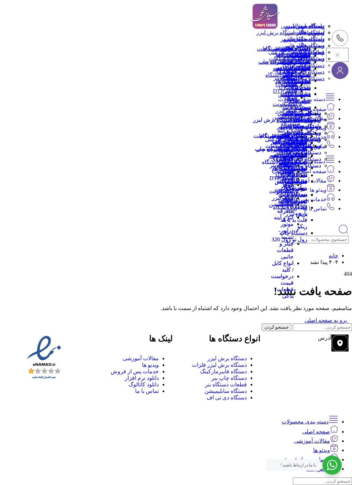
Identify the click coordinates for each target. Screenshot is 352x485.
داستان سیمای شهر (302, 39)
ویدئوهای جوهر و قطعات (296, 59)
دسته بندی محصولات (305, 422)
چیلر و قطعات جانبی (285, 250)
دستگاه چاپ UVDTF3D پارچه (297, 119)
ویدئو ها (318, 190)
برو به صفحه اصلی (326, 320)
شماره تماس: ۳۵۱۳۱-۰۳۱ (302, 357)
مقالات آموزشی (312, 441)
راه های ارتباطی (306, 26)
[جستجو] (343, 232)
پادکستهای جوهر (292, 68)
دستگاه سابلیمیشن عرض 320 (298, 94)
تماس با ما (312, 32)
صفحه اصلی (316, 431)
